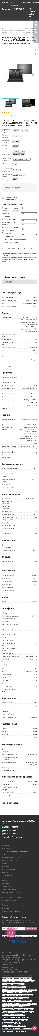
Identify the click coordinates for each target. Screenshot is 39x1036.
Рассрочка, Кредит (9, 890)
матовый (15, 141)
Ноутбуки (5, 845)
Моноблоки (6, 848)
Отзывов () (8, 116)
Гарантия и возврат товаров (12, 897)
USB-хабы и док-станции (11, 858)
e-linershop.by (21, 1031)
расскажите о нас (11, 200)
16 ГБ (14, 164)
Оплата (4, 880)
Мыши (4, 864)
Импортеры (25, 2)
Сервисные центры (9, 900)
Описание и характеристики (16, 277)
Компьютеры (7, 876)
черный (15, 179)
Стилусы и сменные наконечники (15, 851)
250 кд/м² (16, 146)
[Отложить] (35, 49)
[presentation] (6, 74)
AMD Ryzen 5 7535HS (19, 154)
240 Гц (20, 136)
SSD (3, 854)
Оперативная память (10, 861)
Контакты (5, 908)
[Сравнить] (35, 54)
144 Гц (15, 136)
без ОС (15, 175)
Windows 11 (22, 175)
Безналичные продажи (10, 911)
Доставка (5, 883)
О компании (6, 905)
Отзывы (5, 2)
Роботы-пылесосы (9, 870)
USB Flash (5, 867)
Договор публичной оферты (12, 893)
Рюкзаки (5, 873)
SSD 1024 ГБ (16, 170)
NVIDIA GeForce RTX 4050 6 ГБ (21, 159)
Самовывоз (6, 886)
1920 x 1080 (16, 130)
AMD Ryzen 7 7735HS (19, 151)
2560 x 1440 (25, 130)
